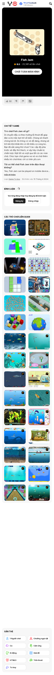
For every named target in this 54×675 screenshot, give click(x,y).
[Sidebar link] (3, 4)
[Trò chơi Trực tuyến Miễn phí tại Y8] (12, 4)
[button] (10, 174)
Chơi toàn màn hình (27, 71)
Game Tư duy (14, 179)
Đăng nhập (33, 201)
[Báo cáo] (23, 101)
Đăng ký (19, 201)
